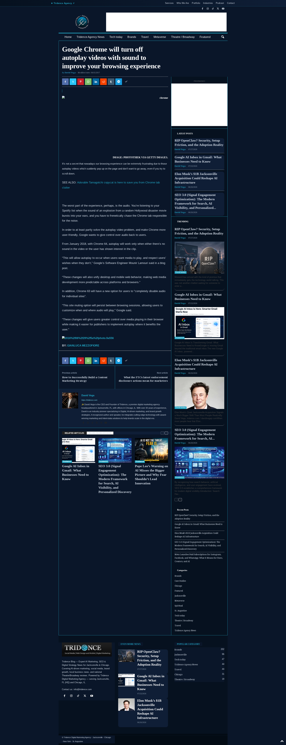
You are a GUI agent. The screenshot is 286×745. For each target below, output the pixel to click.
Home (68, 37)
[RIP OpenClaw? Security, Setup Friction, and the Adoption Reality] (199, 258)
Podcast (220, 3)
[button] (222, 37)
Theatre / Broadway (183, 37)
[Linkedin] (96, 81)
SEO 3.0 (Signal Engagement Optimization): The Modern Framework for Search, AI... (195, 434)
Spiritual (179, 606)
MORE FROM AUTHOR (100, 433)
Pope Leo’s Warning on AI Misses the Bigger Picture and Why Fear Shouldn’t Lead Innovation (151, 474)
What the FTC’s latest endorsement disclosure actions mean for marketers (143, 379)
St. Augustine (181, 611)
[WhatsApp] (88, 81)
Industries (208, 3)
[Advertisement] (166, 22)
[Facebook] (203, 8)
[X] (218, 8)
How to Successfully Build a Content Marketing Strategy (84, 379)
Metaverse (160, 37)
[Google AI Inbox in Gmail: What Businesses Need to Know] (78, 450)
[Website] (101, 423)
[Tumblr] (111, 81)
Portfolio (196, 3)
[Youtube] (223, 8)
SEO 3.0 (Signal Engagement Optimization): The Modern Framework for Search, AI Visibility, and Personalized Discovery (115, 479)
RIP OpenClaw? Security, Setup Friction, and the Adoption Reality (197, 517)
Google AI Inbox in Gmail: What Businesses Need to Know (198, 526)
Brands (131, 37)
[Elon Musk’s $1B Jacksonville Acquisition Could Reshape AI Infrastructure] (199, 393)
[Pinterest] (80, 81)
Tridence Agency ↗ (64, 3)
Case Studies (180, 581)
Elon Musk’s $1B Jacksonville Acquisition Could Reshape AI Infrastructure (196, 178)
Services (169, 3)
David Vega (70, 73)
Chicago (178, 586)
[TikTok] (213, 8)
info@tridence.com (83, 689)
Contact (231, 3)
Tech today (115, 37)
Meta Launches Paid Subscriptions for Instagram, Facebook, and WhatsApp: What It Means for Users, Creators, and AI (199, 558)
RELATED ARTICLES (74, 433)
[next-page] (166, 433)
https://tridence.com (89, 400)
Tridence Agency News (90, 37)
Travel (145, 37)
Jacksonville (180, 596)
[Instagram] (208, 8)
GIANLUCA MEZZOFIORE (83, 345)
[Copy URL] (126, 81)
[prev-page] (162, 433)
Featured (205, 37)
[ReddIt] (103, 81)
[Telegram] (118, 81)
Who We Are (183, 3)
